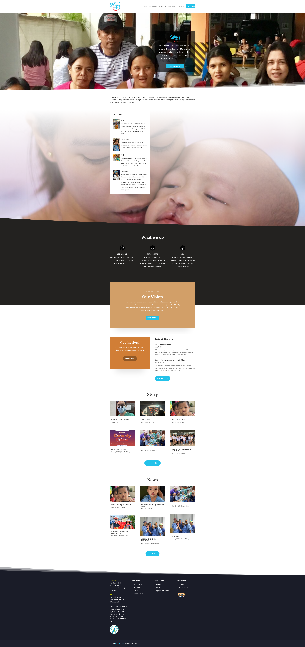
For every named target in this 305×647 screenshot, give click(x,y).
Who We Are (152, 6)
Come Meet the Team (163, 344)
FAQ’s (136, 591)
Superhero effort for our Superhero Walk (119, 532)
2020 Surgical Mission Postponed (148, 539)
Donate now (129, 359)
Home (145, 6)
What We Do (162, 6)
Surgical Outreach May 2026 (120, 419)
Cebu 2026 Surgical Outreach (121, 505)
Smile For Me (119, 644)
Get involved (183, 588)
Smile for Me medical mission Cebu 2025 (181, 449)
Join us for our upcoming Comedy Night (170, 360)
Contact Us (181, 6)
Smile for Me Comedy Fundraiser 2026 (152, 505)
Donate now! (191, 6)
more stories (151, 463)
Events (174, 6)
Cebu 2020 (175, 536)
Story (122, 422)
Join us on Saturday (178, 419)
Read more (151, 318)
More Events (162, 378)
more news (152, 554)
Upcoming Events (162, 591)
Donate (181, 584)
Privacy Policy (138, 594)
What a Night (145, 419)
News (169, 6)
